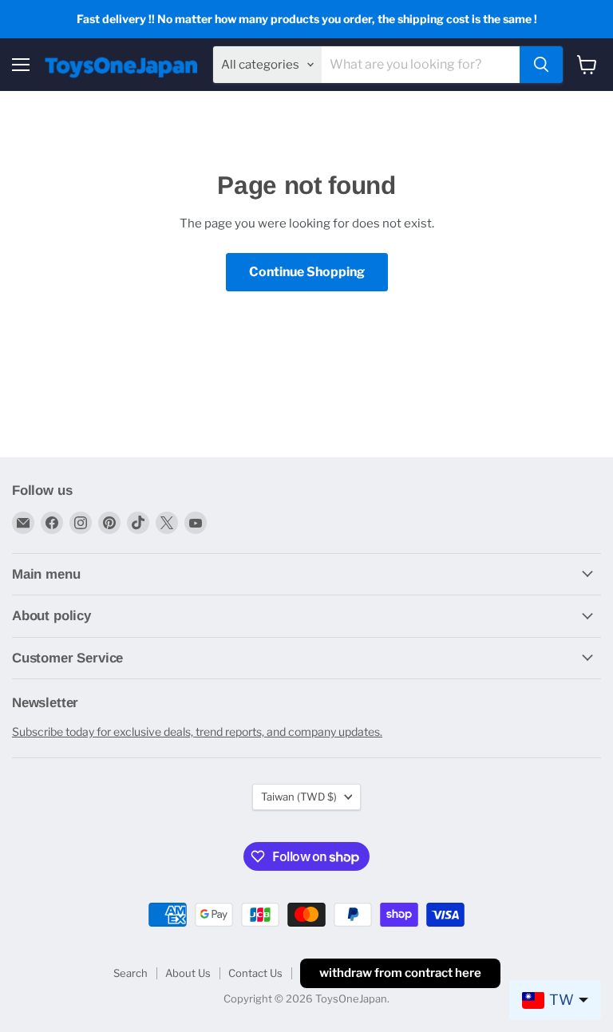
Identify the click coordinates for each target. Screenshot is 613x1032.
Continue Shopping (307, 271)
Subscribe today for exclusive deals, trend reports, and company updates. (197, 731)
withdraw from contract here (400, 973)
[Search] (541, 64)
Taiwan (299, 796)
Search (130, 973)
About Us (188, 973)
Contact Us (255, 973)
